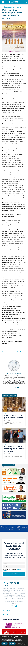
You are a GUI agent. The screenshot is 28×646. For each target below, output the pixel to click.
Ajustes (19, 643)
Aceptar (4, 643)
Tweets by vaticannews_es (10, 615)
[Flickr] (12, 387)
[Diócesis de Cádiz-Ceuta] (14, 365)
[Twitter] (15, 387)
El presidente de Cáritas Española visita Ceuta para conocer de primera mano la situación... (14, 449)
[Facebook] (10, 387)
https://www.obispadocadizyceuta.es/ (14, 375)
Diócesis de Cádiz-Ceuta (14, 373)
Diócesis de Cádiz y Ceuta (12, 7)
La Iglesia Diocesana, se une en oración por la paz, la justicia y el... (13, 417)
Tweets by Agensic (8, 611)
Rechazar (12, 643)
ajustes (20, 640)
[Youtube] (18, 387)
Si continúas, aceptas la (12, 570)
